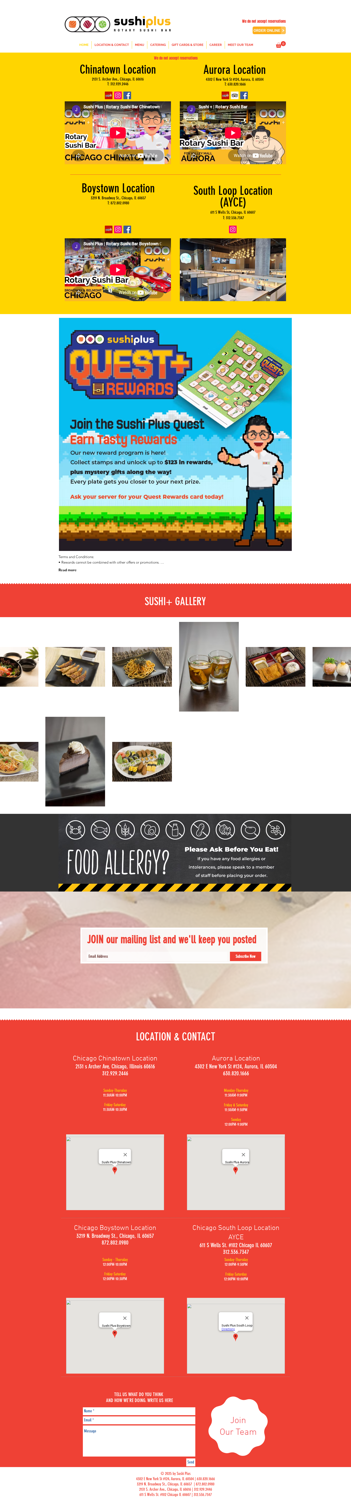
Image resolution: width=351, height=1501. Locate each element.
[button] (281, 44)
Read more (67, 570)
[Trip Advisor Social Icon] (235, 95)
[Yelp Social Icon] (108, 95)
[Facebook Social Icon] (127, 95)
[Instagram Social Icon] (118, 95)
